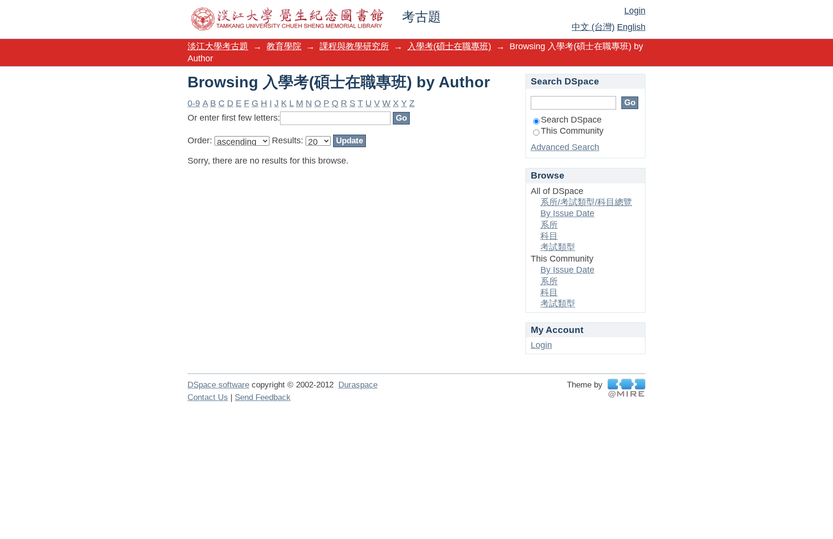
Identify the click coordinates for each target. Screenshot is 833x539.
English (631, 27)
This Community (572, 131)
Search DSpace (571, 119)
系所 (549, 225)
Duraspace (357, 384)
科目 (549, 236)
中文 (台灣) (593, 27)
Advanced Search (565, 147)
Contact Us (208, 397)
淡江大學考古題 (218, 46)
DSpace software (218, 384)
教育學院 (284, 46)
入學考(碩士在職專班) (449, 46)
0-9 (194, 103)
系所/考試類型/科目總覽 (586, 202)
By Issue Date (567, 213)
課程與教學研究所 (354, 46)
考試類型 (557, 247)
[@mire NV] (626, 388)
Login (634, 10)
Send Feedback (263, 397)
